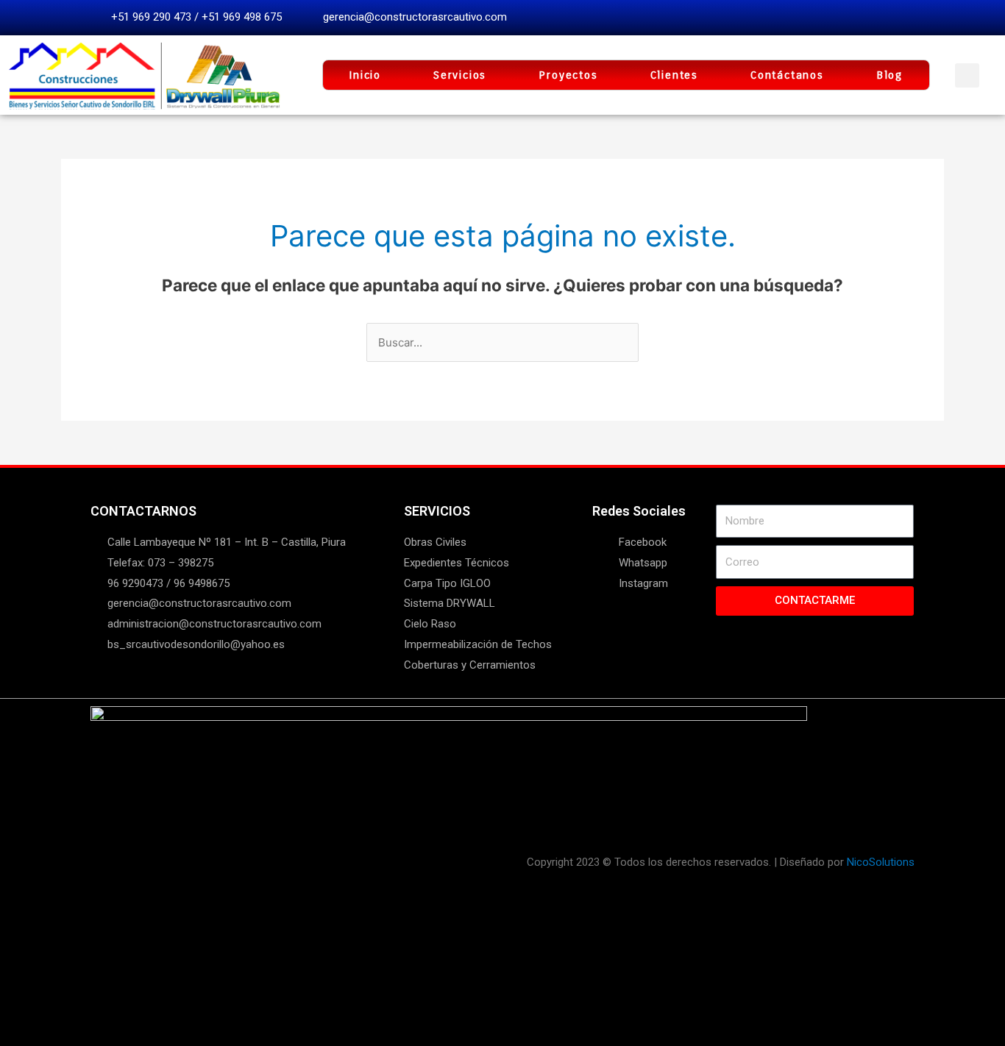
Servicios (459, 75)
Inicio (365, 75)
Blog (889, 75)
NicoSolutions (881, 862)
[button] (967, 75)
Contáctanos (787, 75)
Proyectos (568, 75)
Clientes (674, 75)
